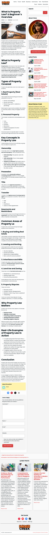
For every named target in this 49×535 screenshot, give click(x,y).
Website (4, 433)
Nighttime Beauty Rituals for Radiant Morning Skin (13, 455)
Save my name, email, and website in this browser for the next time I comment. (13, 441)
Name (4, 421)
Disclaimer (38, 532)
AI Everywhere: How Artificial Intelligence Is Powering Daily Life (14, 457)
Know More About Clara (38, 52)
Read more (4, 508)
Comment (5, 404)
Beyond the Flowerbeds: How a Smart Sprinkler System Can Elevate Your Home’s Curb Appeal (41, 85)
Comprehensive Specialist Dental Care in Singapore (40, 69)
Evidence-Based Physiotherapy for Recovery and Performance (39, 61)
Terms (42, 532)
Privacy (34, 532)
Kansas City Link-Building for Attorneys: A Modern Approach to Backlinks (40, 77)
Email (4, 427)
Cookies (46, 532)
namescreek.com (8, 532)
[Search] (45, 12)
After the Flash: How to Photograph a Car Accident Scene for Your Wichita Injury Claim (40, 94)
